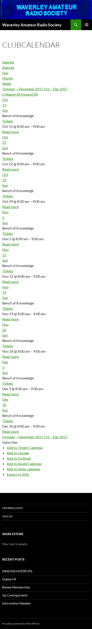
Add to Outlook (19, 458)
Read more (10, 132)
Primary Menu (86, 24)
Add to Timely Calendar (25, 447)
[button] (9, 442)
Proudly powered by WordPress (21, 623)
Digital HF (9, 579)
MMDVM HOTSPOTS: (17, 571)
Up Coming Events (15, 595)
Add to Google (18, 453)
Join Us (7, 516)
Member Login (12, 508)
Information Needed (16, 603)
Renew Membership (16, 587)
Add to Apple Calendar (24, 463)
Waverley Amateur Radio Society (32, 24)
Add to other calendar (23, 469)
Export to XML (18, 474)
